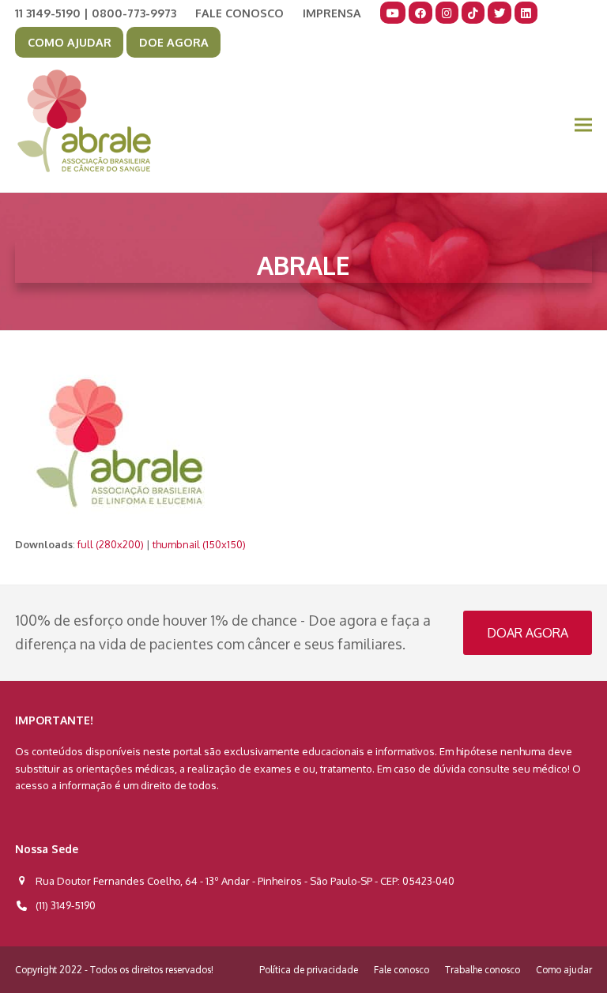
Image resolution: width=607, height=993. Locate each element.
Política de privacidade (308, 970)
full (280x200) (110, 544)
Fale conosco (401, 970)
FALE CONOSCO (239, 13)
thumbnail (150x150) (199, 544)
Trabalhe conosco (482, 970)
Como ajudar (564, 970)
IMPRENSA (332, 13)
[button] (583, 125)
